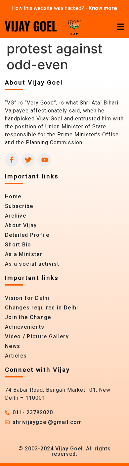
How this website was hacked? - (64, 8)
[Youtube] (44, 159)
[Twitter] (28, 159)
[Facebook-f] (11, 159)
